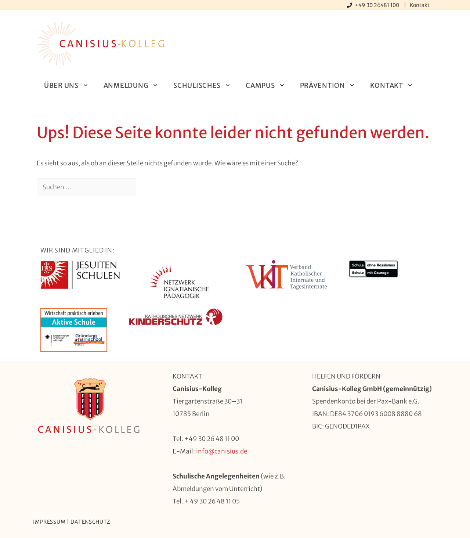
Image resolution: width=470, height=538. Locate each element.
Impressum (49, 522)
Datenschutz (90, 522)
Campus (260, 85)
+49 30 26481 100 (377, 5)
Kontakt (420, 5)
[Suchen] (148, 187)
